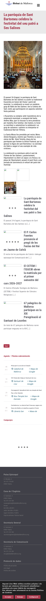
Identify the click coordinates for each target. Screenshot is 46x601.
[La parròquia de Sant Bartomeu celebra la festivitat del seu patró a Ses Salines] (12, 204)
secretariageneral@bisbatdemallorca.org (16, 534)
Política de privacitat (10, 566)
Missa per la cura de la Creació (20, 366)
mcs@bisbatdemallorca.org (12, 554)
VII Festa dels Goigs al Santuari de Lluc (23, 378)
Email (7, 346)
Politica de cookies (10, 570)
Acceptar (8, 597)
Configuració (33, 597)
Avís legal (7, 568)
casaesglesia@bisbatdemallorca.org (15, 503)
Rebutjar (20, 597)
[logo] (19, 2)
